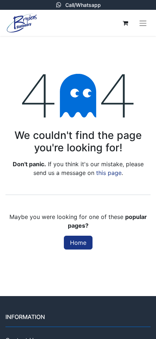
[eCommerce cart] (125, 23)
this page (109, 172)
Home (78, 242)
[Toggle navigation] (143, 23)
